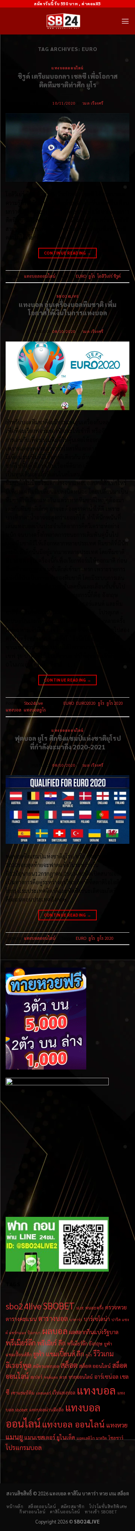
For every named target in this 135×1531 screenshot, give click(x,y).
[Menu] (125, 21)
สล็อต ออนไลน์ (95, 1365)
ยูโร (91, 276)
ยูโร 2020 (114, 703)
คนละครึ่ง (94, 1308)
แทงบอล (13, 710)
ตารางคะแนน (21, 1318)
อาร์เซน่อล (106, 1376)
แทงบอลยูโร (35, 710)
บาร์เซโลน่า (97, 1318)
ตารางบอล (53, 1318)
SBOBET (59, 1306)
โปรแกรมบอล (24, 1447)
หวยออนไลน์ (81, 1377)
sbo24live (24, 1305)
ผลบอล (55, 1330)
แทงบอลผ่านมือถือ (46, 1410)
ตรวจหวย (116, 1307)
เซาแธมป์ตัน (22, 1393)
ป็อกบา (33, 1332)
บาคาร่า (75, 1319)
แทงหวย (117, 1424)
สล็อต (69, 1365)
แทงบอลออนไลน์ (67, 67)
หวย (63, 1377)
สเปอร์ (36, 1377)
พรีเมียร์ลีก (21, 1342)
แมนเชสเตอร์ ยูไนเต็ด (49, 1437)
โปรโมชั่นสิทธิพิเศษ (108, 1506)
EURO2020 (86, 703)
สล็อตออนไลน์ (42, 1506)
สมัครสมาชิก (73, 1506)
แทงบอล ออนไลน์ (73, 1424)
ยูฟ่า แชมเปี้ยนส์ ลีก (58, 1354)
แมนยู (14, 1436)
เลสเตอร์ (43, 1392)
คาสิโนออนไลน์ (65, 1512)
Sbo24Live (67, 296)
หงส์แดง (51, 1377)
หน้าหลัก (14, 1506)
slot (80, 1308)
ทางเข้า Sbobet (101, 1512)
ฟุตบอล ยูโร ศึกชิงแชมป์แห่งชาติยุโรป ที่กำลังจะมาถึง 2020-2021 (68, 742)
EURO (81, 276)
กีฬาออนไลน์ (32, 1512)
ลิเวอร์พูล (19, 1364)
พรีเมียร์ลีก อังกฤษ (84, 1343)
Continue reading (68, 253)
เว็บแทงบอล (63, 1392)
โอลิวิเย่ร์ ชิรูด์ (109, 276)
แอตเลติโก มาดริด (91, 1437)
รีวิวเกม (103, 1353)
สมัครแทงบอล (46, 1366)
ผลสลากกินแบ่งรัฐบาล (93, 1331)
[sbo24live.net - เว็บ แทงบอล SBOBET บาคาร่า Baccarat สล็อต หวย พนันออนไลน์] (63, 20)
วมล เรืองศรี (93, 102)
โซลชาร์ (115, 1438)
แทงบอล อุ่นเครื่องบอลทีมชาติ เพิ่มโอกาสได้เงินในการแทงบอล (67, 308)
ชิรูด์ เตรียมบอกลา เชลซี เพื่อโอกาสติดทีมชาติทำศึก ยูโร (68, 80)
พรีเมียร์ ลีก (51, 1343)
